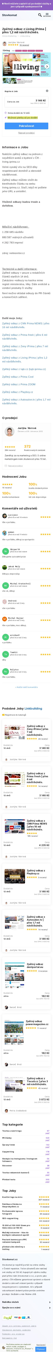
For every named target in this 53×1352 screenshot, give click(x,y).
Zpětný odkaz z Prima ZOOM (18, 384)
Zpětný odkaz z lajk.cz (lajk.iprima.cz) (24, 369)
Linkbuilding (33, 708)
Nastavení (41, 1345)
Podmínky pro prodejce (13, 1334)
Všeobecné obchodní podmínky (16, 1330)
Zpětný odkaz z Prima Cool (18, 377)
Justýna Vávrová (16, 42)
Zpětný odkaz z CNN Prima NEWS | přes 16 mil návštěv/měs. (37, 825)
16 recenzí (24, 45)
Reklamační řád (9, 1338)
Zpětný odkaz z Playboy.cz (17, 392)
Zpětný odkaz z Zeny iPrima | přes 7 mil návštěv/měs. (37, 730)
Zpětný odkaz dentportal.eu (35, 966)
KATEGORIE (47, 16)
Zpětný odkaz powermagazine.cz (37, 1023)
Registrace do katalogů (15, 715)
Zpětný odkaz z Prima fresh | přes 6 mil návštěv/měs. (37, 778)
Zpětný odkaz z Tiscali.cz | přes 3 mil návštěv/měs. (37, 1081)
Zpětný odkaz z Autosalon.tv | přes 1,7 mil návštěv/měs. (36, 921)
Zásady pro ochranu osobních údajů (19, 1326)
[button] (47, 66)
